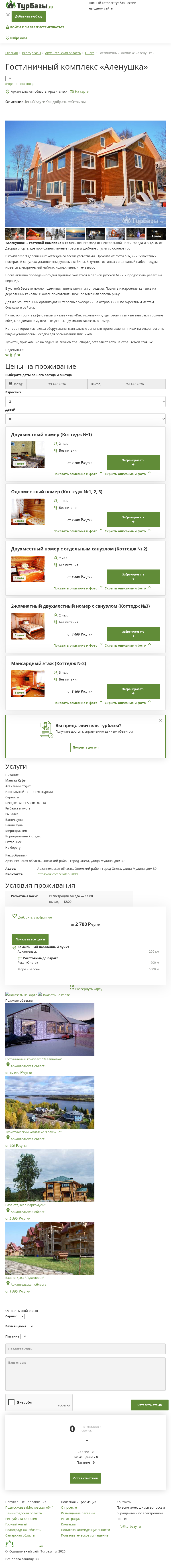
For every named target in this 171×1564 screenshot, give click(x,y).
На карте (82, 91)
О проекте (69, 1507)
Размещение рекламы (78, 1513)
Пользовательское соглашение (84, 1535)
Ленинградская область (23, 1513)
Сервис (11, 1316)
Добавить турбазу (29, 16)
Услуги (39, 101)
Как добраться (58, 101)
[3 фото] (28, 569)
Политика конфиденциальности (85, 1530)
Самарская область (20, 1535)
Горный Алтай (16, 1524)
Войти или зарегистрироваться (37, 27)
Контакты (68, 1524)
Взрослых (13, 392)
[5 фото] (28, 626)
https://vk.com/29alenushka (58, 874)
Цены (28, 101)
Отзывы (78, 101)
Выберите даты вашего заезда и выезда (38, 375)
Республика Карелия (21, 1519)
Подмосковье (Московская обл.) (29, 1507)
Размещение (15, 1326)
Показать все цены (30, 939)
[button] (102, 474)
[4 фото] (28, 454)
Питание (12, 1336)
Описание (14, 101)
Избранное (18, 38)
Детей (10, 410)
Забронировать (133, 460)
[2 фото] (28, 511)
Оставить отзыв (149, 1405)
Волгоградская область (23, 1530)
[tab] (84, 459)
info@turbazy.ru (129, 1526)
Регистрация (71, 1519)
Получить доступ (85, 747)
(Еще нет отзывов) (19, 84)
